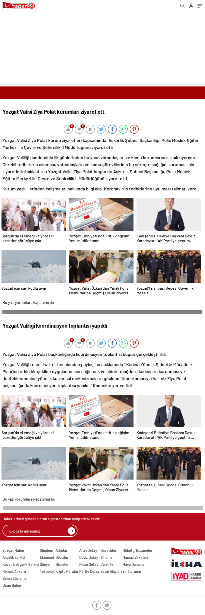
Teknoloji (47, 571)
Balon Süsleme (14, 578)
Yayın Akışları (111, 571)
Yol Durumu (131, 571)
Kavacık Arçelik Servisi (20, 564)
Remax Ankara (14, 571)
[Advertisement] (102, 49)
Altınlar (62, 550)
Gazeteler (108, 550)
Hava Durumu (133, 564)
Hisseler (62, 564)
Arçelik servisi (13, 557)
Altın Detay (88, 550)
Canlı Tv (106, 564)
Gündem (46, 550)
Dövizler (62, 557)
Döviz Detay (88, 557)
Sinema (106, 557)
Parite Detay (89, 571)
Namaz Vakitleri (135, 557)
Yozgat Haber (13, 550)
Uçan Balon (11, 585)
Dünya (45, 564)
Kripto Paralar (67, 571)
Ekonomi (47, 557)
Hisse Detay (88, 564)
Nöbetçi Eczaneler (137, 550)
